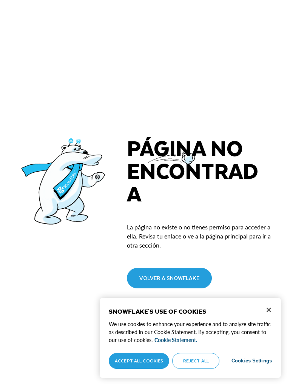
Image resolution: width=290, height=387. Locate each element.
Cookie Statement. (175, 340)
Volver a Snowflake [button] (169, 278)
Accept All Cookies (139, 360)
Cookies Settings (251, 361)
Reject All (196, 360)
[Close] (269, 310)
